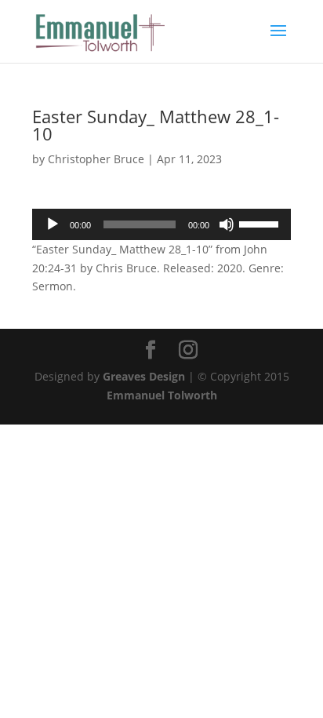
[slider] (261, 223)
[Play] (52, 224)
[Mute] (226, 224)
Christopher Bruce (96, 158)
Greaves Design (144, 376)
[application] (161, 224)
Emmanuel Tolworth (162, 395)
